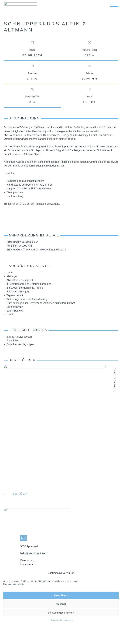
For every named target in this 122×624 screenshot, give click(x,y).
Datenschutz (56, 620)
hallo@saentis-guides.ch (34, 553)
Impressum (68, 620)
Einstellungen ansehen (61, 612)
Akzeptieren (61, 595)
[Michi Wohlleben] (54, 367)
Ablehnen (61, 603)
